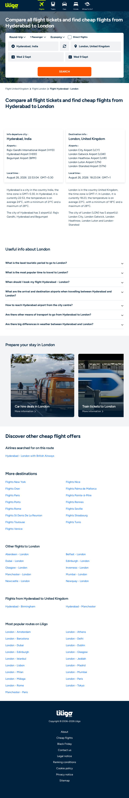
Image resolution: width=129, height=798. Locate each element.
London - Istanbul (15, 658)
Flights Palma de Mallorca (81, 488)
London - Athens (76, 631)
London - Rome (14, 685)
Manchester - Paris (16, 692)
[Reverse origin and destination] (64, 46)
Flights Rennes (74, 502)
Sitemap (64, 780)
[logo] (11, 5)
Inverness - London (77, 567)
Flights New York (15, 482)
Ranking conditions (64, 762)
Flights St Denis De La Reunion (23, 515)
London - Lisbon (15, 665)
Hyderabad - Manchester (81, 606)
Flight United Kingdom (17, 88)
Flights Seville (74, 508)
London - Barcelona (17, 638)
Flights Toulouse (15, 522)
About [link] (64, 731)
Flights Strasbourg (77, 515)
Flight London (39, 88)
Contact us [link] (64, 750)
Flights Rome (13, 508)
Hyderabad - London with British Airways (29, 455)
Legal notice (64, 756)
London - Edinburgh (17, 652)
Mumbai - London (76, 574)
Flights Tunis (73, 522)
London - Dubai (14, 645)
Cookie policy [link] (64, 768)
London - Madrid (75, 665)
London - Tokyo (75, 685)
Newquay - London (77, 581)
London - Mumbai (76, 672)
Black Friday (64, 743)
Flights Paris (12, 495)
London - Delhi (74, 638)
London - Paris (74, 678)
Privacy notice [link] (64, 774)
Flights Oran (12, 488)
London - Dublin (75, 645)
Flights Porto (12, 502)
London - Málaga (15, 678)
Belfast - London (76, 554)
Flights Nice (73, 482)
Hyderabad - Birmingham (20, 606)
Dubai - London (14, 561)
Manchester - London (18, 574)
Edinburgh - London (77, 561)
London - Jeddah (76, 658)
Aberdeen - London (17, 554)
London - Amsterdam (18, 631)
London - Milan (14, 672)
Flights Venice (14, 528)
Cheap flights (64, 737)
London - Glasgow (77, 652)
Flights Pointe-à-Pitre (79, 495)
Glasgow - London (16, 567)
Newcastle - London (17, 581)
